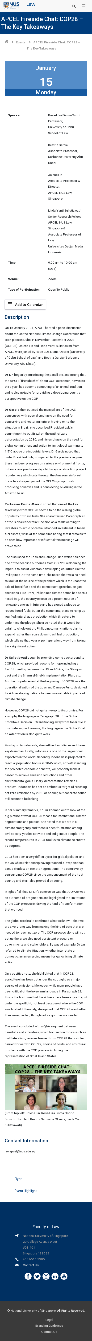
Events (20, 42)
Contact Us (31, 1265)
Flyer (18, 1179)
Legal (49, 1320)
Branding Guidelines (49, 1325)
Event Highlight (26, 1191)
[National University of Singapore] (11, 6)
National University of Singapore (33, 1310)
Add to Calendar (29, 304)
